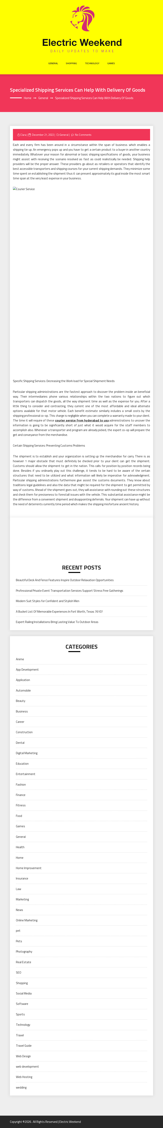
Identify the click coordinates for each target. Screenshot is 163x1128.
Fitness (21, 805)
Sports (20, 1014)
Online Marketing (26, 920)
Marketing (22, 899)
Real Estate (23, 962)
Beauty (20, 701)
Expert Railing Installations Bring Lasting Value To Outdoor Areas (57, 622)
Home (19, 857)
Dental (20, 742)
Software (22, 1003)
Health (20, 847)
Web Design (23, 1056)
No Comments (83, 135)
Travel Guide (24, 1045)
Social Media (24, 993)
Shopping (71, 63)
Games (111, 63)
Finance (20, 795)
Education (22, 763)
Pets (19, 941)
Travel (20, 1035)
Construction (24, 732)
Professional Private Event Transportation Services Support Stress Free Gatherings (69, 590)
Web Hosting (24, 1077)
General (53, 63)
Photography (24, 951)
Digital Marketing (26, 753)
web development (27, 1066)
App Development (27, 669)
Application (23, 680)
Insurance (22, 878)
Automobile (23, 690)
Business (22, 711)
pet (18, 930)
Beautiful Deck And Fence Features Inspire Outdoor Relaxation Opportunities (65, 580)
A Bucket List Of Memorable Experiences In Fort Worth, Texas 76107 (59, 611)
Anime (20, 659)
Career (20, 721)
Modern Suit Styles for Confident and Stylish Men (47, 601)
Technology (92, 63)
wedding (21, 1087)
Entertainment (25, 774)
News (19, 910)
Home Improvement (29, 868)
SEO (18, 972)
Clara (23, 135)
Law (18, 889)
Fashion (21, 784)
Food (19, 816)
